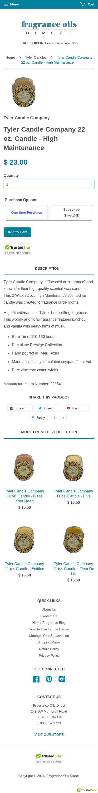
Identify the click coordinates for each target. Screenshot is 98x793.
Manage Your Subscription (49, 636)
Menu (14, 4)
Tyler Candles (36, 57)
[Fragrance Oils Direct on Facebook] (36, 680)
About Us (49, 609)
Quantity (11, 175)
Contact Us (49, 616)
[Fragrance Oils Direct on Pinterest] (49, 680)
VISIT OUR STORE (49, 734)
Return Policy (49, 649)
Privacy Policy (49, 655)
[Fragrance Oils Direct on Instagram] (62, 680)
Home (10, 57)
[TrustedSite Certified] (18, 249)
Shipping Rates (49, 642)
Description (47, 268)
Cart (90, 4)
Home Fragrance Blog (49, 623)
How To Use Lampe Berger (49, 629)
